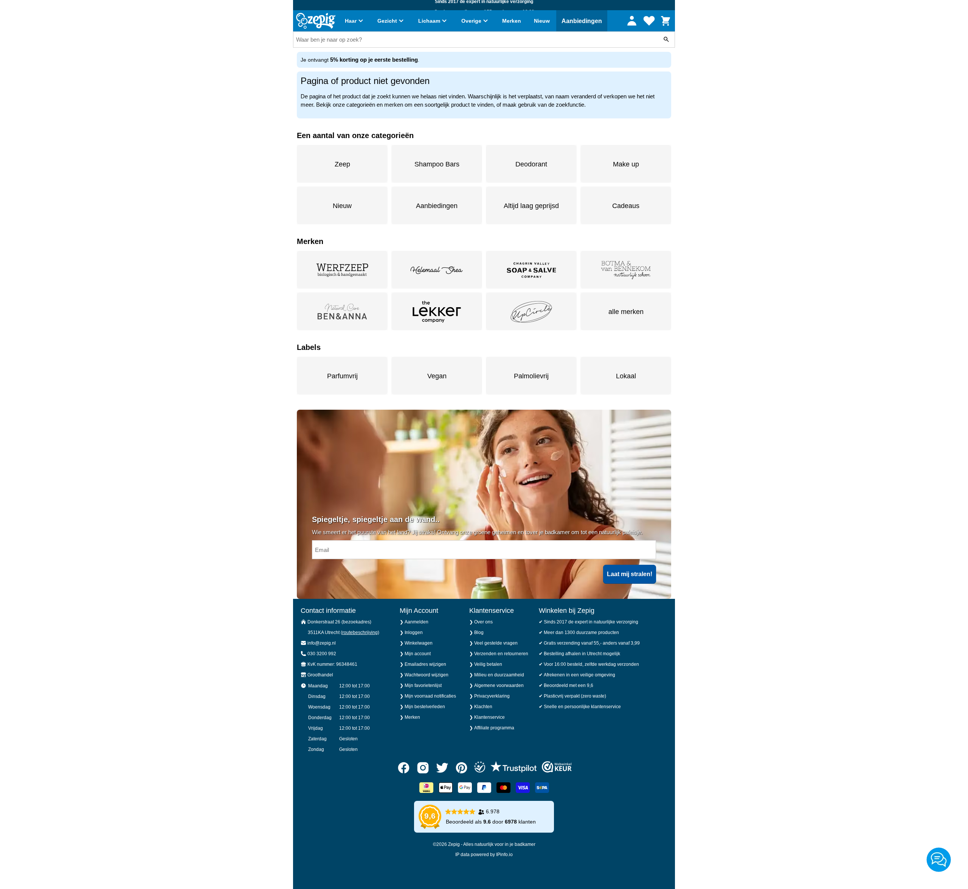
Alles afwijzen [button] (496, 473)
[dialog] (484, 444)
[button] (389, 474)
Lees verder (471, 449)
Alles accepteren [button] (575, 473)
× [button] (623, 400)
